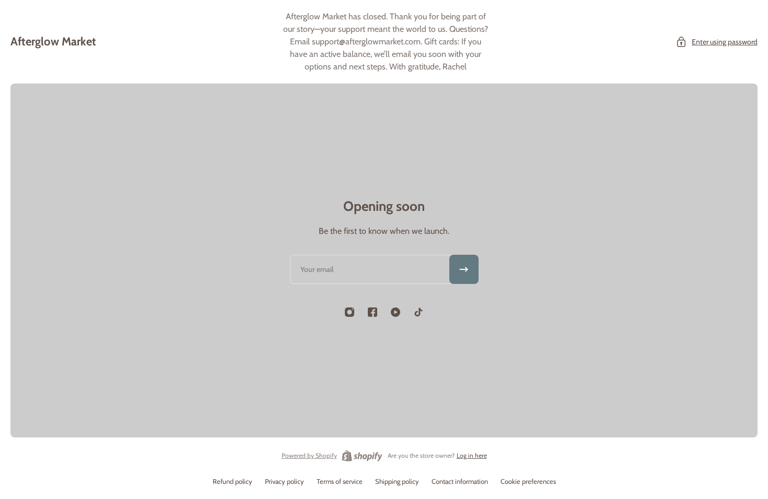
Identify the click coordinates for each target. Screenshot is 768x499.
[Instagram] (349, 312)
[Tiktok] (418, 312)
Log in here (472, 455)
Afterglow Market (53, 41)
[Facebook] (372, 312)
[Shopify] (362, 455)
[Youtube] (395, 312)
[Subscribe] (464, 269)
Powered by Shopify (309, 455)
